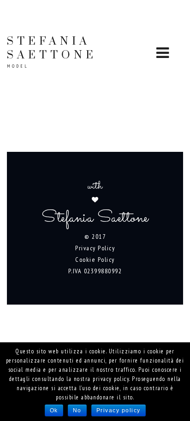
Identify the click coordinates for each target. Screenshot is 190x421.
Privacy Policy (95, 248)
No (77, 410)
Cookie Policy (95, 259)
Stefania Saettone (52, 52)
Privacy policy (118, 410)
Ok (54, 410)
